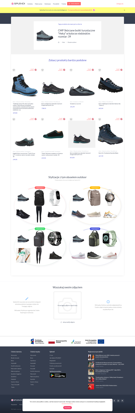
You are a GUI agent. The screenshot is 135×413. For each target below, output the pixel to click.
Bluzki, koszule (15, 358)
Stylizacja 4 (95, 229)
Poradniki (56, 4)
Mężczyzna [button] (38, 4)
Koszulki (32, 368)
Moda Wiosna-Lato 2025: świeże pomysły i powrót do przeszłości (108, 356)
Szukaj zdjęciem (75, 3)
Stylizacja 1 (40, 187)
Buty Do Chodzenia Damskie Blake (108, 153)
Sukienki (13, 379)
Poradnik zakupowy (101, 373)
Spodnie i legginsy (16, 374)
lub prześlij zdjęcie (69, 322)
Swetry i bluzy (15, 382)
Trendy (63, 4)
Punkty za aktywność (56, 366)
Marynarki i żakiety (16, 368)
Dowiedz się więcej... (67, 403)
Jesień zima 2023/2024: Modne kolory (106, 385)
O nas (51, 355)
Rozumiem (67, 407)
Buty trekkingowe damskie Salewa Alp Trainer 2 (109, 104)
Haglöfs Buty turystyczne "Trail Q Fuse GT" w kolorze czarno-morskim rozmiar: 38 (24, 155)
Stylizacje (48, 4)
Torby (12, 387)
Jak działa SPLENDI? (55, 358)
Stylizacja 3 (40, 229)
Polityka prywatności (55, 363)
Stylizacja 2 (95, 187)
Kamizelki (13, 363)
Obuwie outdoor (72, 42)
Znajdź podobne (32, 69)
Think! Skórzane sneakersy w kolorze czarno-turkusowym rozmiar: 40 (52, 154)
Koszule (32, 366)
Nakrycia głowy (15, 371)
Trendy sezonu (99, 359)
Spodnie (32, 379)
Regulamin (53, 360)
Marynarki (33, 374)
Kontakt (52, 368)
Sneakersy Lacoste (75, 103)
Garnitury (33, 360)
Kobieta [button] (30, 4)
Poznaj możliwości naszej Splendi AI (80, 10)
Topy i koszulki (15, 384)
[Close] (124, 10)
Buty (63, 42)
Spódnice (13, 376)
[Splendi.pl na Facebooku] (114, 400)
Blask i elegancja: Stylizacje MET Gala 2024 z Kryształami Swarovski (108, 370)
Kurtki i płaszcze (15, 366)
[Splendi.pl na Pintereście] (122, 400)
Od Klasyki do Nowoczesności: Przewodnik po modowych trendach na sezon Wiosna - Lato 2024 (110, 363)
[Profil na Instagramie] (118, 400)
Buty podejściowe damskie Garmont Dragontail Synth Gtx (52, 104)
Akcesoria (14, 355)
